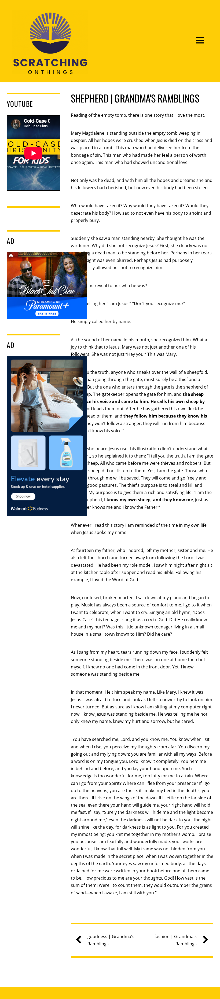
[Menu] (200, 40)
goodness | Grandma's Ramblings (110, 940)
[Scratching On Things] (50, 70)
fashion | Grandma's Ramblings (176, 940)
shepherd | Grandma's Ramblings (135, 98)
